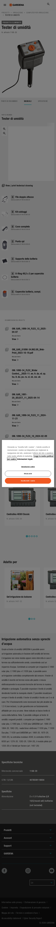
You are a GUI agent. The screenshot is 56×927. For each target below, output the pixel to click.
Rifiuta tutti (28, 473)
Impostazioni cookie (28, 466)
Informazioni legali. (25, 459)
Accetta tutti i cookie (28, 481)
